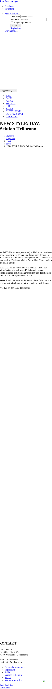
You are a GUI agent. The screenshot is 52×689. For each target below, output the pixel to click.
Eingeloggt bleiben (22, 22)
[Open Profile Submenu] (19, 14)
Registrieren (16, 28)
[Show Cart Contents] (17, 31)
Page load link (6, 685)
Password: (15, 19)
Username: (15, 16)
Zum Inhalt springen (9, 1)
